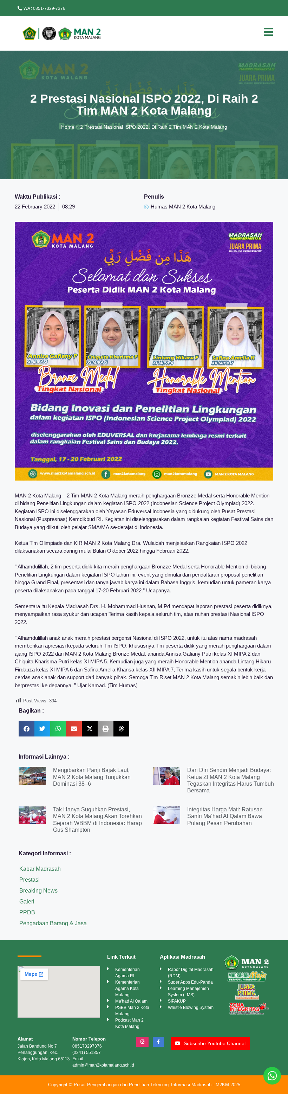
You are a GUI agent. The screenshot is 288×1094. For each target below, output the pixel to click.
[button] (26, 728)
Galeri (26, 902)
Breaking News (38, 891)
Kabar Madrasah (40, 869)
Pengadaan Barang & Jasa (53, 923)
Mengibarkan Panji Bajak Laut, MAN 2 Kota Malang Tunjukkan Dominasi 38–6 (92, 776)
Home (67, 127)
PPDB (27, 912)
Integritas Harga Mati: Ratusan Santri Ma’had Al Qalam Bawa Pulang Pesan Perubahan (225, 816)
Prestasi (29, 880)
